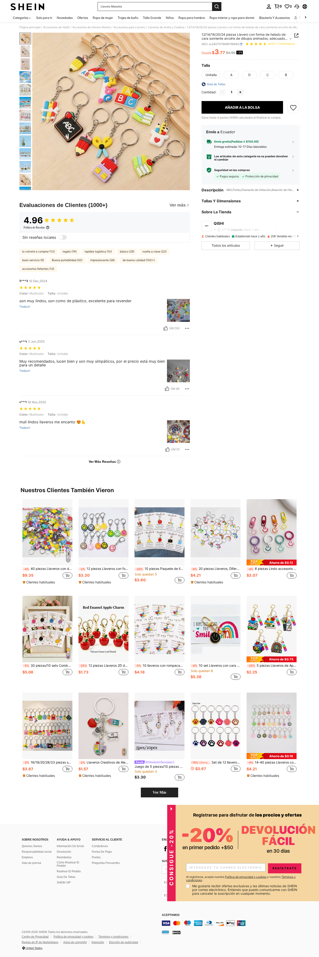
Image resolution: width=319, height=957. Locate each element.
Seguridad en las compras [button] (232, 170)
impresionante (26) (102, 260)
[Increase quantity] (240, 92)
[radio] (211, 75)
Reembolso (64, 857)
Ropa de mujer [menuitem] (103, 18)
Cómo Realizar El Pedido (68, 864)
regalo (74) (70, 251)
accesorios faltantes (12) (38, 268)
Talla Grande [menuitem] (152, 18)
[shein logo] (27, 6)
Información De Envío (70, 846)
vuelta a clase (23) (154, 251)
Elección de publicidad (123, 942)
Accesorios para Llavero (129, 27)
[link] (278, 6)
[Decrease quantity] (223, 92)
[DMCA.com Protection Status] (176, 932)
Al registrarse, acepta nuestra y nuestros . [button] (241, 878)
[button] (297, 6)
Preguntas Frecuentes (106, 863)
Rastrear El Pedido (69, 871)
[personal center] (269, 6)
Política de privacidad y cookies (73, 936)
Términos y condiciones (113, 936)
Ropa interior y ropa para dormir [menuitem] (232, 18)
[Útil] (165, 328)
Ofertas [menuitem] (82, 18)
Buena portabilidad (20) (67, 260)
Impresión (98, 942)
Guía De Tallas (66, 877)
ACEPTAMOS (171, 915)
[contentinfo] (232, 923)
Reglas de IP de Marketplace (40, 942)
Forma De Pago (102, 851)
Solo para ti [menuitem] (44, 18)
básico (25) (127, 251)
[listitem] (47, 543)
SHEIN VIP (64, 882)
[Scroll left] (299, 17)
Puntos (96, 857)
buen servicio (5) (33, 260)
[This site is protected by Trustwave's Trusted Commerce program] (165, 932)
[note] (39, 582)
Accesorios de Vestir (56, 27)
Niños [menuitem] (170, 18)
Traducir (24, 306)
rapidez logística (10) (98, 251)
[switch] (62, 237)
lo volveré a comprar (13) (38, 251)
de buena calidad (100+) (139, 260)
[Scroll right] (305, 17)
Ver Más (159, 792)
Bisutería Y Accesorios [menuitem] (274, 18)
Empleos (27, 857)
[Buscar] (216, 6)
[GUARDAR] (293, 107)
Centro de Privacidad (35, 936)
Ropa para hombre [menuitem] (191, 18)
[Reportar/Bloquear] (187, 328)
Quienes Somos (32, 846)
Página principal (29, 27)
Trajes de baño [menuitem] (128, 18)
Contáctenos (100, 846)
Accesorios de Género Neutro (91, 27)
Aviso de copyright (75, 942)
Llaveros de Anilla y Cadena (166, 27)
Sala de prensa (31, 863)
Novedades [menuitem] (65, 18)
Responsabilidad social (37, 851)
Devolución (64, 851)
